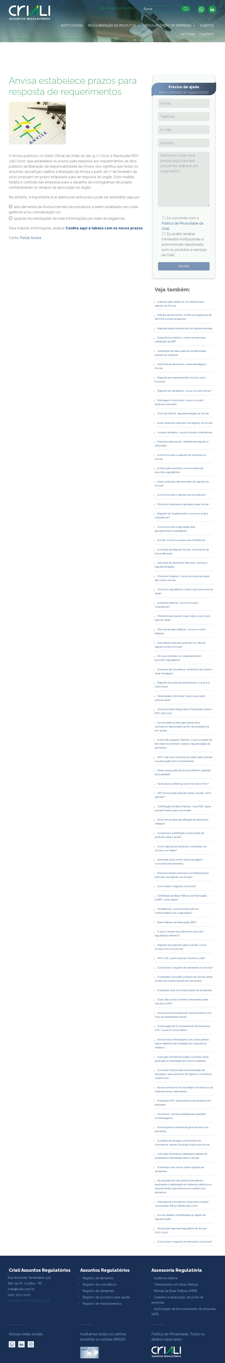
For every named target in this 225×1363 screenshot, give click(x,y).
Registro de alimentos (98, 1278)
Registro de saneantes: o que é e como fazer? (184, 390)
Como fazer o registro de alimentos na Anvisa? (184, 1241)
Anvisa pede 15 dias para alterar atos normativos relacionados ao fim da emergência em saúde (182, 726)
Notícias (188, 34)
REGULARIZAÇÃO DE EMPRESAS (168, 25)
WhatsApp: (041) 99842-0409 (29, 1300)
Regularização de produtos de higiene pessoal (184, 328)
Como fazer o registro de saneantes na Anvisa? (185, 967)
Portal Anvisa (30, 238)
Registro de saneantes (98, 1291)
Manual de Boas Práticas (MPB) (175, 1291)
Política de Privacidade (169, 1334)
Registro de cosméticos (100, 1284)
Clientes (207, 25)
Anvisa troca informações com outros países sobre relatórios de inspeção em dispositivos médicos (182, 1043)
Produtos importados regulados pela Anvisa (183, 504)
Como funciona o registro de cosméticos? (181, 494)
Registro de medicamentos (102, 1303)
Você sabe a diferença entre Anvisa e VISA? (183, 783)
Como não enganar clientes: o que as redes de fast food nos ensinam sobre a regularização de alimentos (183, 743)
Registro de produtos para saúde (106, 1297)
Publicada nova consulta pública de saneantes (184, 990)
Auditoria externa (166, 1278)
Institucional (72, 25)
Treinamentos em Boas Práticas (176, 1284)
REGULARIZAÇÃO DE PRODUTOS (112, 25)
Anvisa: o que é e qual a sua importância (181, 540)
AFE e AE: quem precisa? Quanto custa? (181, 958)
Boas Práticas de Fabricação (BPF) (176, 922)
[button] (138, 25)
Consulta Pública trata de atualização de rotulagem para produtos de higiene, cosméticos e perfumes (183, 1074)
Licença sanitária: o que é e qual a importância (184, 432)
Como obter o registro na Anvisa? (176, 886)
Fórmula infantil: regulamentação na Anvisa (183, 413)
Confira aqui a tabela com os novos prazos (104, 228)
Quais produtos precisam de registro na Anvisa (184, 422)
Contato (206, 34)
